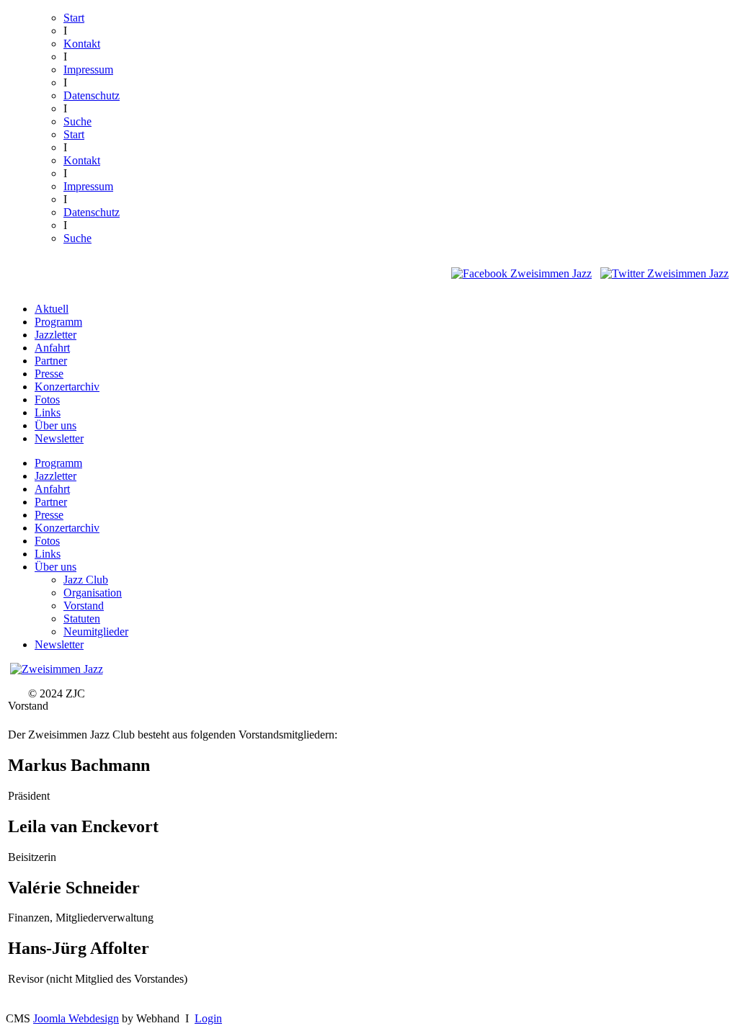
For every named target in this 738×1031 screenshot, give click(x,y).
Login (208, 1018)
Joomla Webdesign (76, 1018)
